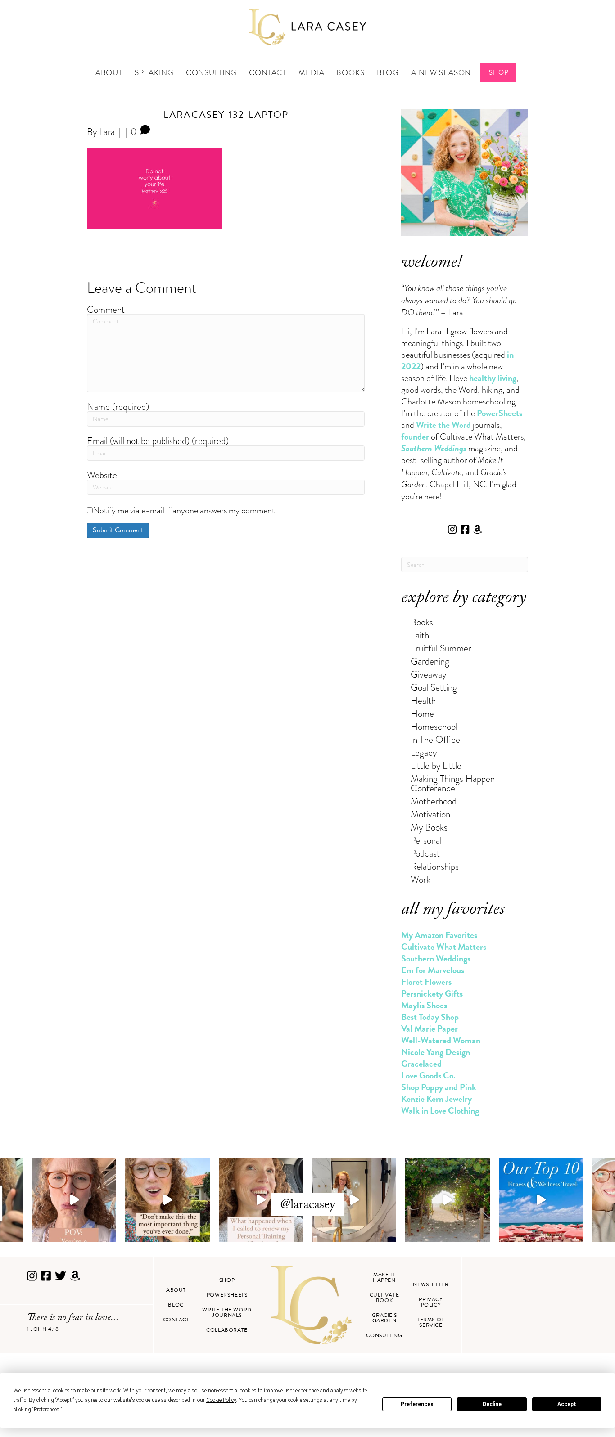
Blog (388, 72)
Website (102, 475)
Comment (106, 309)
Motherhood (434, 801)
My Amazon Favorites (439, 935)
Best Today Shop (430, 1017)
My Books (429, 827)
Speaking (154, 72)
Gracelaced (421, 1063)
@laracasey (307, 1205)
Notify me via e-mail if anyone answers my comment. (185, 510)
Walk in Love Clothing (440, 1110)
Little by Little (436, 765)
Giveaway (428, 674)
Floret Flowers (426, 981)
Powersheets (227, 1295)
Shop (498, 72)
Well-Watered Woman (440, 1040)
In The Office (435, 739)
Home (422, 713)
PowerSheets (499, 413)
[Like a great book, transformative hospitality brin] (354, 1200)
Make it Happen (384, 1277)
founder (415, 436)
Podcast (425, 853)
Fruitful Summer (441, 648)
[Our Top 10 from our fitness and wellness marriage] (541, 1200)
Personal (426, 840)
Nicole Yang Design (435, 1052)
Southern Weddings (435, 958)
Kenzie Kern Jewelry (436, 1098)
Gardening (430, 661)
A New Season (441, 72)
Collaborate (227, 1330)
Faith (420, 635)
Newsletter (430, 1284)
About (108, 72)
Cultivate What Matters (443, 946)
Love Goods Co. (428, 1075)
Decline (492, 1404)
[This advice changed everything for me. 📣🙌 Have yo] (167, 1200)
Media (311, 72)
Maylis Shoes (424, 1005)
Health (423, 700)
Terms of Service (431, 1322)
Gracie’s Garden (384, 1318)
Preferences (417, 1404)
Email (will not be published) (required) (158, 440)
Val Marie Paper (429, 1028)
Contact (267, 72)
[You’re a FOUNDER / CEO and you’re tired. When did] (74, 1200)
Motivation (430, 814)
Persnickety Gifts (432, 993)
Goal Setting (434, 687)
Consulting (211, 72)
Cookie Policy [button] (221, 1400)
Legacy (424, 752)
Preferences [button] (46, 1409)
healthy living (492, 378)
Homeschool (434, 726)
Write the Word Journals (226, 1312)
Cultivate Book (384, 1297)
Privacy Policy (431, 1302)
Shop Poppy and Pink (438, 1087)
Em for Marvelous (432, 970)
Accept (566, 1404)
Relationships (435, 866)
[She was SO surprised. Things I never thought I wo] (261, 1200)
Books (350, 72)
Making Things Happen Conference (453, 783)
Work (420, 879)
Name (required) (118, 406)
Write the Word (443, 424)
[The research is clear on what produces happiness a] (447, 1200)
